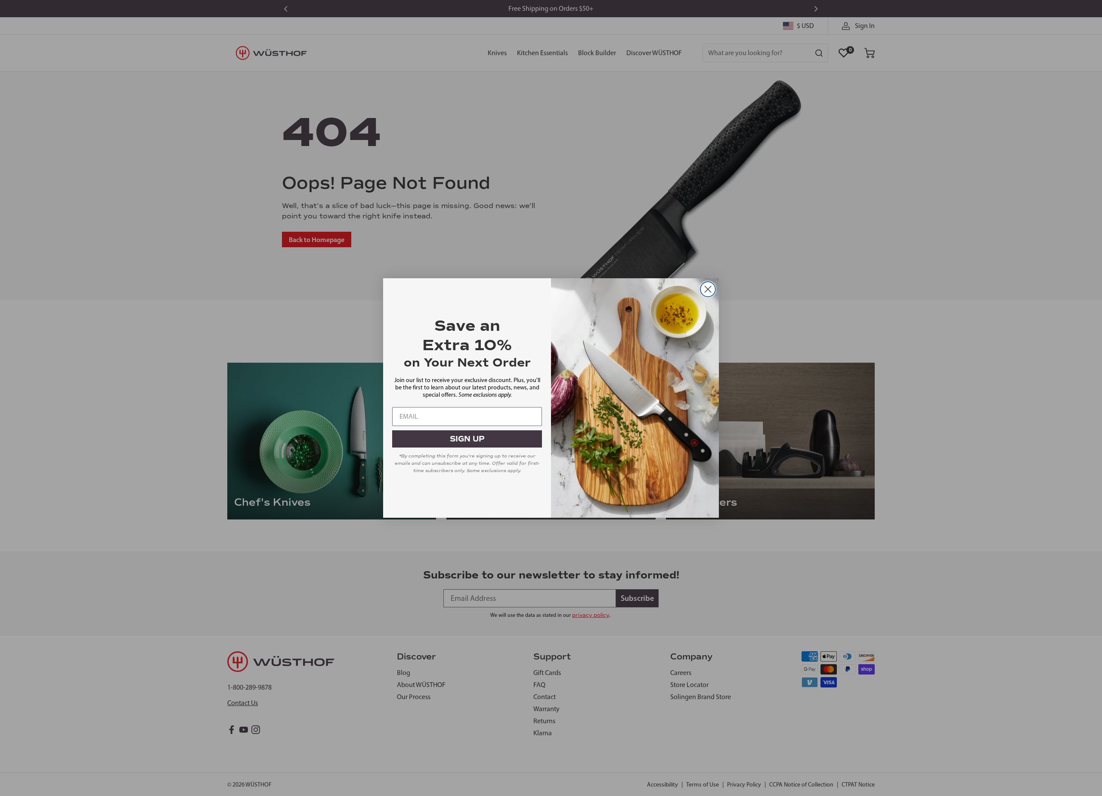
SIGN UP (467, 439)
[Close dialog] (707, 289)
